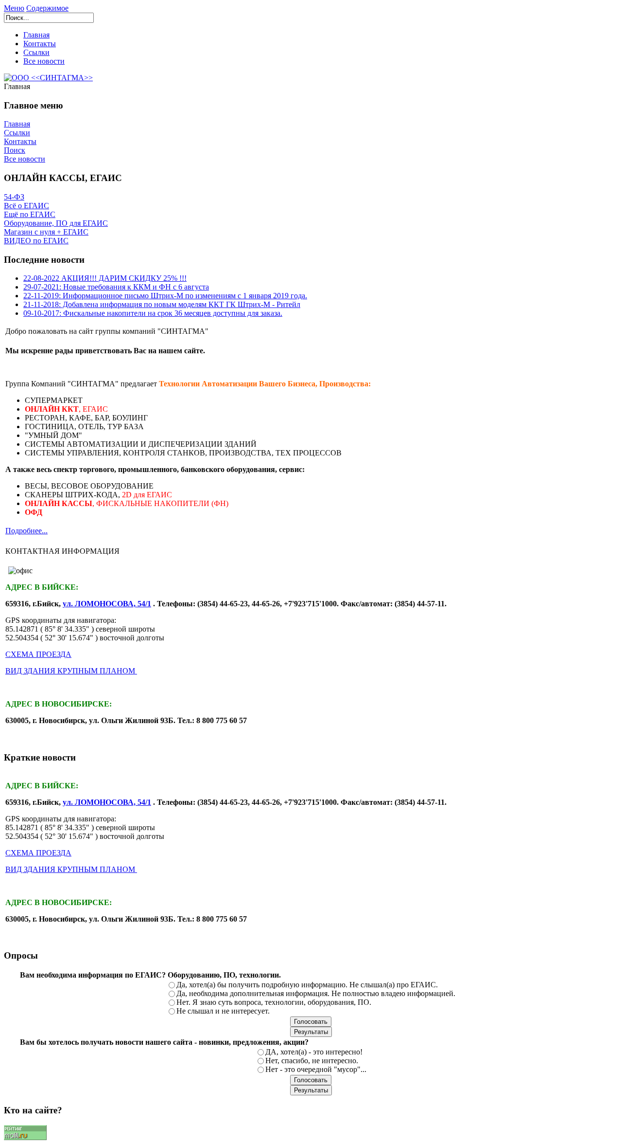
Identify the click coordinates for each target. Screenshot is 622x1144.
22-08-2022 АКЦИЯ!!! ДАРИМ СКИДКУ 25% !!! (105, 278)
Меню (14, 8)
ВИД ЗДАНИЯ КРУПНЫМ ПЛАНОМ (71, 671)
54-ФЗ (14, 197)
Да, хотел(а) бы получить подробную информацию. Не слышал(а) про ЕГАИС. (307, 985)
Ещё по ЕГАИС (29, 214)
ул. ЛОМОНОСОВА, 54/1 (107, 603)
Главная (36, 35)
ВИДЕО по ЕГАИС (36, 240)
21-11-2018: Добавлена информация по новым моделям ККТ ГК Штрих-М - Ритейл (161, 304)
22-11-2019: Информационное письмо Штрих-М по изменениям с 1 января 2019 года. (165, 295)
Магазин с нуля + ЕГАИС (46, 232)
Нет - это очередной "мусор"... (315, 1069)
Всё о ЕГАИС (26, 205)
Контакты (39, 43)
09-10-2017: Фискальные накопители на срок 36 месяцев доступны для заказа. (152, 313)
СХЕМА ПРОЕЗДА (38, 654)
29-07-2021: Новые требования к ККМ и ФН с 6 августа (116, 287)
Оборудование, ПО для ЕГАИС (56, 223)
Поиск (14, 150)
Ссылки (36, 52)
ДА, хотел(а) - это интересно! (314, 1052)
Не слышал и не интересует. (223, 1011)
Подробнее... (26, 531)
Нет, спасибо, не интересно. (311, 1060)
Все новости (44, 61)
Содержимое (47, 8)
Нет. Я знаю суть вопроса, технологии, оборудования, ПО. (273, 1002)
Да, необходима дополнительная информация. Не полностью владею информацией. (315, 993)
